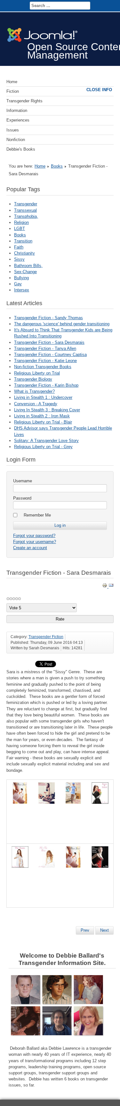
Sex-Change (25, 271)
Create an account (30, 547)
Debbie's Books (20, 149)
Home (11, 81)
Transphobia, (26, 216)
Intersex (21, 290)
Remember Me (37, 515)
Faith (18, 247)
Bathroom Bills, (28, 265)
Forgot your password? (34, 535)
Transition (23, 241)
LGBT (19, 228)
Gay (18, 283)
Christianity (24, 253)
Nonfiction (15, 139)
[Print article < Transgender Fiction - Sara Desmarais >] (105, 586)
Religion (21, 222)
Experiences (17, 120)
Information (16, 110)
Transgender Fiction (45, 637)
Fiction (12, 91)
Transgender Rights (24, 101)
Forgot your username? (34, 541)
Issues (12, 130)
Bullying (21, 277)
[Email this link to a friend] (111, 586)
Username (22, 480)
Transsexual (25, 210)
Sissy (19, 259)
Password (22, 498)
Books (57, 166)
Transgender (25, 203)
